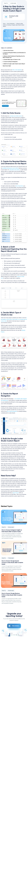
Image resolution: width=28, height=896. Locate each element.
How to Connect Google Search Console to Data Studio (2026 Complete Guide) (12, 562)
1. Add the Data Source (8, 50)
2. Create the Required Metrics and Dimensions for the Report (14, 53)
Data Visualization (11, 23)
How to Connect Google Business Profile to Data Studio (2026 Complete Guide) (12, 595)
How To (6, 3)
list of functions (19, 186)
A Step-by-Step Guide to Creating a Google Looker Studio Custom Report (14, 9)
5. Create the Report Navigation (10, 61)
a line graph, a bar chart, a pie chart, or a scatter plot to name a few (14, 319)
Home (4, 23)
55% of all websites (16, 69)
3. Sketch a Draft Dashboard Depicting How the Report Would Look (14, 57)
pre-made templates (12, 411)
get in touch (16, 492)
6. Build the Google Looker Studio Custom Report (14, 63)
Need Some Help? (7, 65)
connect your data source (16, 116)
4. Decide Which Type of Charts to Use (11, 59)
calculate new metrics (14, 169)
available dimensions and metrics (10, 168)
